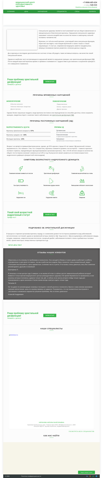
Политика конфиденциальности (31, 476)
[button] (52, 245)
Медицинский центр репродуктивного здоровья (25, 4)
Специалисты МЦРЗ (51, 379)
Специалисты (62, 11)
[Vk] (87, 476)
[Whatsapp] (93, 476)
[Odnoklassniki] (90, 476)
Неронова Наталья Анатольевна (51, 376)
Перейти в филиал (86, 7)
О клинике (11, 11)
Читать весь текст (15, 245)
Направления (42, 11)
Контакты (92, 11)
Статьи (77, 11)
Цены (26, 11)
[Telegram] (96, 476)
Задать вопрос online (86, 472)
